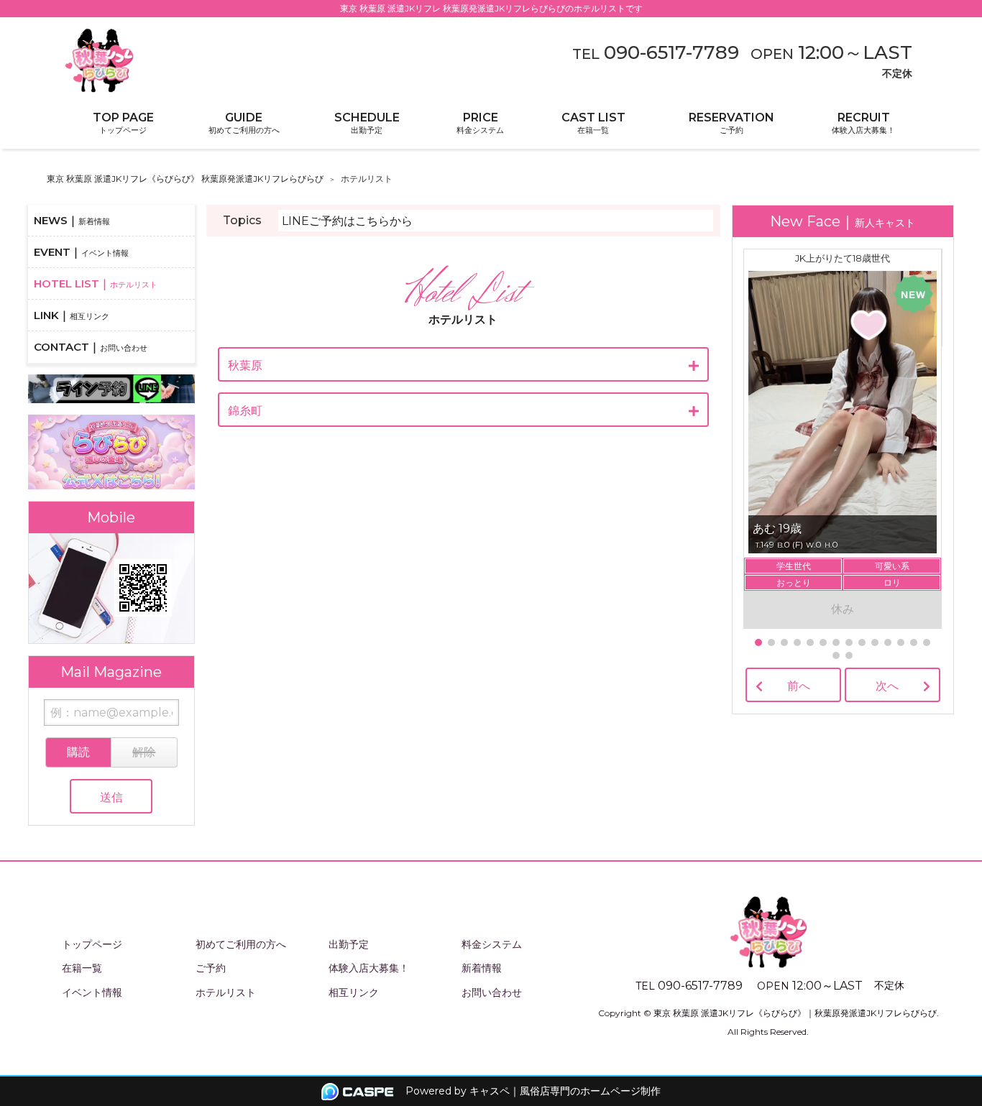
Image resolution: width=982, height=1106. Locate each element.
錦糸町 (245, 411)
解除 (143, 752)
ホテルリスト (226, 992)
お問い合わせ (492, 992)
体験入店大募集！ (369, 968)
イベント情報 (92, 992)
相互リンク (354, 992)
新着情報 (482, 968)
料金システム (492, 944)
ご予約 (211, 968)
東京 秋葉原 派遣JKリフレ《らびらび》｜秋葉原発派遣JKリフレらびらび (795, 1013)
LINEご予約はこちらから (347, 221)
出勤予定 (349, 944)
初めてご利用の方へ (241, 944)
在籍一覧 (82, 968)
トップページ (92, 944)
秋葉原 (245, 365)
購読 (78, 752)
